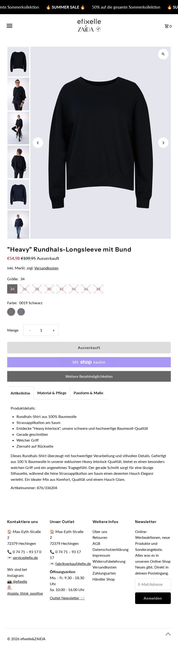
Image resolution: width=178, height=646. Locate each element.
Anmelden (153, 598)
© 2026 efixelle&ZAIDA (26, 638)
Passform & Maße (88, 393)
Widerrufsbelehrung (108, 561)
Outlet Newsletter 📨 (67, 598)
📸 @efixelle (17, 581)
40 (49, 289)
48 (98, 289)
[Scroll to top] (168, 634)
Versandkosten (46, 268)
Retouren (99, 537)
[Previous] (38, 143)
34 (12, 289)
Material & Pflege (52, 393)
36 (24, 289)
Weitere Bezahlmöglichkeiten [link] (89, 376)
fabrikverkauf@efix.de (73, 563)
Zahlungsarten (104, 573)
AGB (96, 543)
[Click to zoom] (163, 54)
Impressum (101, 555)
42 (61, 289)
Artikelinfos (20, 393)
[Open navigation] (37, 26)
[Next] (163, 143)
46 (86, 289)
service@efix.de (25, 557)
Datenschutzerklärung (110, 549)
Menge (12, 330)
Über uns (99, 531)
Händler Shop (103, 579)
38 (37, 289)
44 (74, 289)
